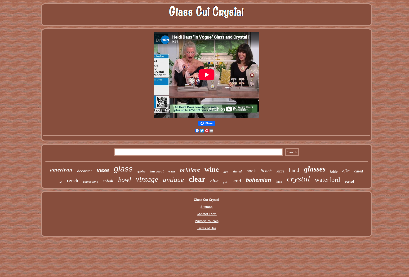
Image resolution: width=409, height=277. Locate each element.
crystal (298, 178)
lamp (279, 181)
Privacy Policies (206, 221)
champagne (90, 181)
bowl (124, 179)
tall (60, 182)
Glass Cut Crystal (206, 200)
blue (214, 180)
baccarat (157, 171)
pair (225, 182)
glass (123, 168)
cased (358, 171)
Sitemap (206, 207)
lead (236, 180)
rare (225, 172)
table (334, 171)
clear (197, 179)
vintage (147, 179)
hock (251, 171)
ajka (346, 170)
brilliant (190, 170)
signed (237, 171)
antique (173, 179)
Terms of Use (206, 228)
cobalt (108, 181)
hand (294, 170)
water (171, 171)
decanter (84, 170)
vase (103, 170)
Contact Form (207, 214)
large (280, 171)
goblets (142, 171)
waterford (327, 179)
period (349, 181)
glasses (314, 169)
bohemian (258, 179)
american (61, 169)
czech (72, 180)
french (266, 170)
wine (211, 169)
